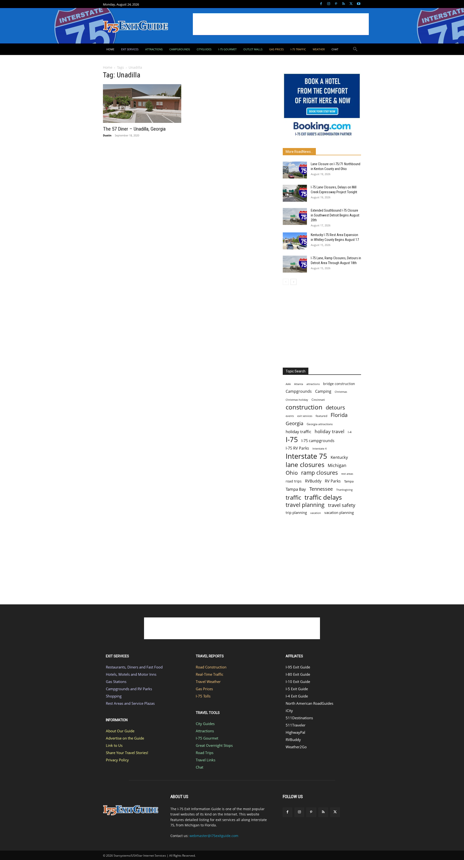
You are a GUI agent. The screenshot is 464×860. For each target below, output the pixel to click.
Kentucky (339, 457)
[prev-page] (286, 282)
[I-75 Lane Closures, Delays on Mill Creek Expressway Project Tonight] (295, 193)
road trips (294, 481)
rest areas (347, 473)
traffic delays (323, 497)
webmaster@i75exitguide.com (213, 835)
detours (335, 407)
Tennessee (321, 488)
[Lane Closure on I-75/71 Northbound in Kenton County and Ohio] (295, 170)
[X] (351, 4)
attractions (313, 384)
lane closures (305, 464)
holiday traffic (298, 431)
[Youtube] (358, 4)
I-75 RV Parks (297, 448)
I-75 (292, 439)
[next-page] (293, 282)
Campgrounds (299, 391)
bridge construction (339, 383)
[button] (355, 49)
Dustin (107, 135)
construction (304, 407)
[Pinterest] (336, 4)
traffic (293, 497)
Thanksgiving (344, 489)
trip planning (296, 512)
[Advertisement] (281, 24)
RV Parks (333, 481)
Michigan (337, 465)
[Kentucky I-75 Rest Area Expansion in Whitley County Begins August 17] (295, 240)
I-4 (349, 432)
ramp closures (319, 472)
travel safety (341, 505)
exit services (304, 416)
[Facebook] (321, 4)
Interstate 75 (306, 456)
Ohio (292, 472)
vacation (315, 513)
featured (321, 416)
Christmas (341, 391)
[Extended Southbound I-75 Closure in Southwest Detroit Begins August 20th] (295, 216)
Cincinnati (318, 400)
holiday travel (329, 431)
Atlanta (298, 384)
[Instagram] (328, 4)
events (290, 416)
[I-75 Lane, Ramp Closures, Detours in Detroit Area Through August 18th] (295, 264)
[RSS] (343, 4)
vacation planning (339, 512)
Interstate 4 (319, 448)
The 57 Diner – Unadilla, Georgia (134, 129)
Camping (323, 391)
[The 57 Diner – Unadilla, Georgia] (142, 103)
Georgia (294, 423)
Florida (339, 414)
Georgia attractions (320, 424)
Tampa (349, 481)
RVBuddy (313, 481)
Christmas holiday (297, 399)
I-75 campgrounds (317, 440)
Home (107, 67)
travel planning (305, 504)
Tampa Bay (296, 489)
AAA (288, 384)
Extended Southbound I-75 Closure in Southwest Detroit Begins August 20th (335, 215)
